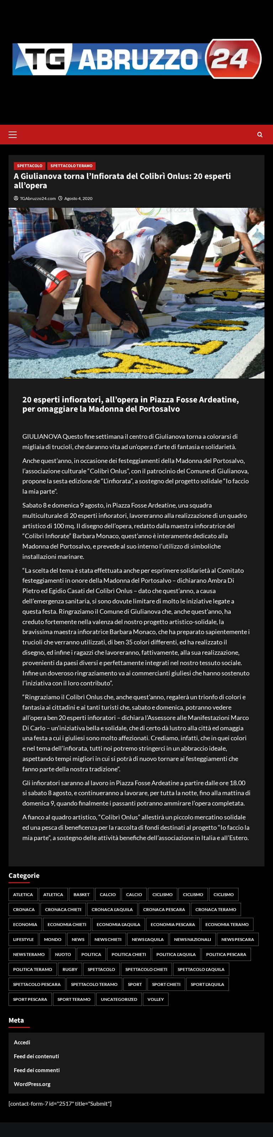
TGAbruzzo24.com (38, 198)
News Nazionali (192, 939)
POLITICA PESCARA (226, 954)
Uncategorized (119, 999)
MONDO (52, 939)
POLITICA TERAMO (32, 969)
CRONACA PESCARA (164, 909)
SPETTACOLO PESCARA (37, 984)
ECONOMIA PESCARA (173, 924)
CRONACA (24, 909)
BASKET (82, 894)
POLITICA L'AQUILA (176, 954)
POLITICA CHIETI (129, 954)
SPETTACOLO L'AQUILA (201, 969)
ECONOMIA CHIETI (67, 924)
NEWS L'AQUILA (148, 939)
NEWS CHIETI (108, 939)
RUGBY (70, 969)
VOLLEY (156, 999)
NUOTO (63, 954)
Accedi (22, 1042)
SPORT (135, 984)
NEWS (78, 939)
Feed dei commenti (37, 1070)
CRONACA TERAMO (216, 909)
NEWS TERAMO (29, 954)
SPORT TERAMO (74, 999)
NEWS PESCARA (237, 939)
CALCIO (108, 894)
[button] (16, 134)
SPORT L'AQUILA (207, 984)
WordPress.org (32, 1084)
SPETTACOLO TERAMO (71, 166)
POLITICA (91, 954)
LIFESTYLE (23, 939)
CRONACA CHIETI (63, 909)
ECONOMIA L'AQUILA (118, 924)
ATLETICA (23, 894)
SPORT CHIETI (166, 984)
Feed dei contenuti (36, 1056)
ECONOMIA (25, 924)
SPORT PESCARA (30, 999)
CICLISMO (162, 894)
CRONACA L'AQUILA (112, 909)
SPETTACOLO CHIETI (146, 969)
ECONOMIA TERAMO (227, 924)
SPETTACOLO (29, 166)
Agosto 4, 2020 (78, 198)
